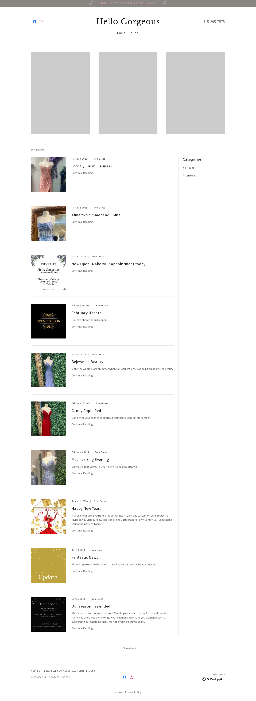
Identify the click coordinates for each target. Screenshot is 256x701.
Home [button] (118, 692)
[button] (128, 648)
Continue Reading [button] (82, 173)
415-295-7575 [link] (214, 21)
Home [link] (121, 33)
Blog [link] (135, 33)
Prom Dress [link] (190, 175)
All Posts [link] (188, 168)
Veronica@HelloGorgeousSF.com (50, 677)
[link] (34, 21)
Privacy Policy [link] (133, 692)
